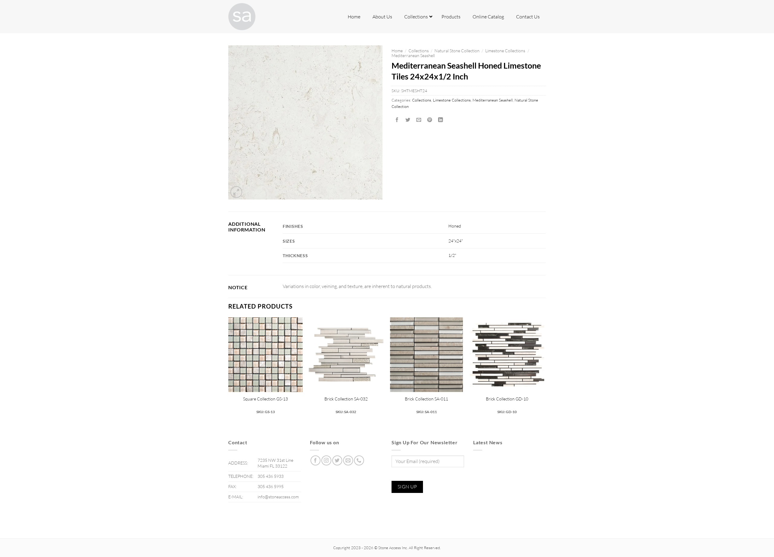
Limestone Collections (505, 50)
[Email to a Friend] (419, 120)
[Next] (543, 368)
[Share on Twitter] (408, 120)
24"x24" (455, 240)
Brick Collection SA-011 (426, 398)
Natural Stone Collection (457, 50)
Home (397, 50)
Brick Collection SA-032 (346, 398)
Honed (454, 225)
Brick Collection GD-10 (507, 398)
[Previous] (228, 368)
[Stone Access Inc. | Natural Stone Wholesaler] (258, 16)
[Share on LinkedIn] (441, 120)
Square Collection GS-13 (265, 398)
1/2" (452, 255)
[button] (236, 192)
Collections (418, 50)
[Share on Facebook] (397, 120)
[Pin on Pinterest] (430, 120)
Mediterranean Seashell (413, 55)
